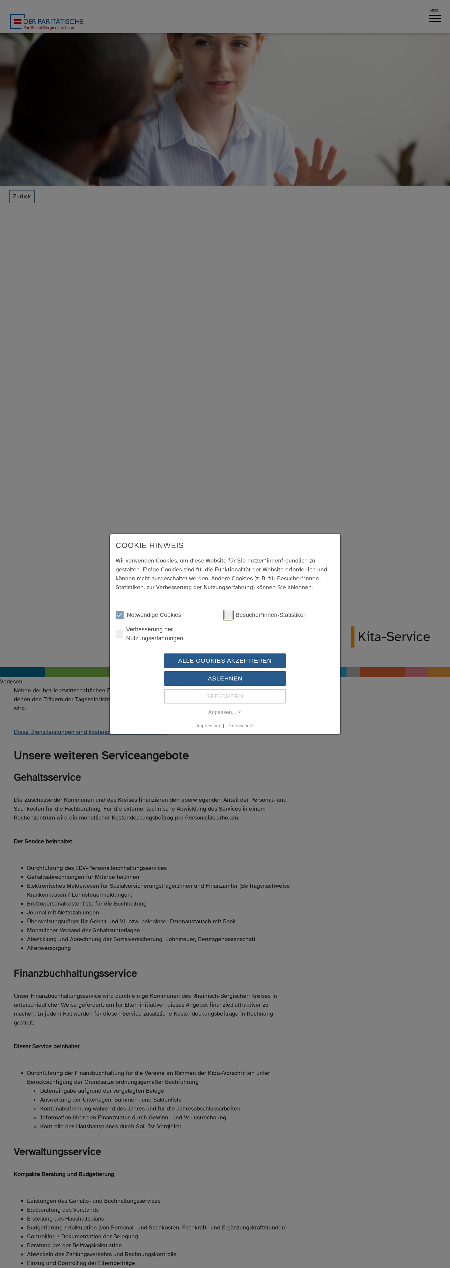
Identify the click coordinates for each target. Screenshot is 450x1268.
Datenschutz (240, 725)
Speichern (225, 696)
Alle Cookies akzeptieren (225, 660)
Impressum (208, 725)
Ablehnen (225, 678)
